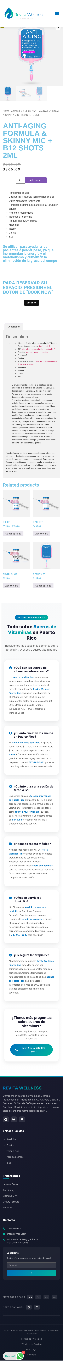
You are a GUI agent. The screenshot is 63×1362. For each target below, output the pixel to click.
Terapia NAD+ (13, 1151)
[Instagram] (14, 1119)
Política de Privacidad (31, 1339)
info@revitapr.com (16, 1233)
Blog (8, 1162)
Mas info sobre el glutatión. (37, 352)
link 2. (48, 346)
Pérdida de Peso (15, 1156)
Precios (10, 1145)
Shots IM (7, 1207)
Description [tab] (13, 326)
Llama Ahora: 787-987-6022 (33, 1050)
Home (6, 111)
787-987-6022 (15, 1228)
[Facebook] (6, 1119)
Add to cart (35, 180)
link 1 (41, 346)
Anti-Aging (8, 1190)
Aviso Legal (31, 1349)
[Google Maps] (22, 1119)
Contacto (31, 1354)
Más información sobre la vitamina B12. (38, 349)
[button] (58, 27)
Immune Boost (10, 1184)
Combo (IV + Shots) (21, 111)
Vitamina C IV (10, 1195)
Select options (13, 533)
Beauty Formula (11, 1201)
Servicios (11, 1139)
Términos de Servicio (31, 1344)
